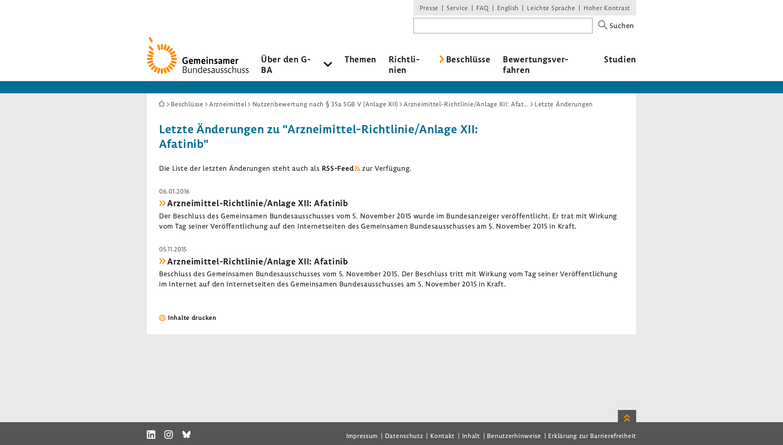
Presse (429, 8)
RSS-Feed (338, 168)
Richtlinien (404, 64)
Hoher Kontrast (607, 8)
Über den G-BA (286, 64)
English (508, 8)
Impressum (362, 436)
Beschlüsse (468, 59)
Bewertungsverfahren (535, 64)
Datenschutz (404, 436)
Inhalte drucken (192, 317)
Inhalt (471, 436)
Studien (620, 59)
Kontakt (442, 436)
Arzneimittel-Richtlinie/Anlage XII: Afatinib (257, 203)
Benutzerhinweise (514, 436)
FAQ (482, 8)
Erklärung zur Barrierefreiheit (592, 436)
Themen (360, 59)
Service (457, 8)
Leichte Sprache (551, 8)
